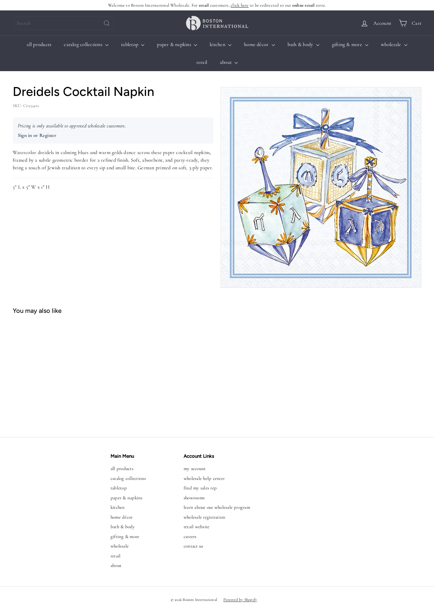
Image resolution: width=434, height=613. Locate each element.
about (226, 62)
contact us (193, 546)
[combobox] (63, 23)
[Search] (106, 23)
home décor (257, 44)
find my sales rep (200, 488)
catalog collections (84, 44)
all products (39, 44)
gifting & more (348, 44)
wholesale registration (204, 517)
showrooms (194, 498)
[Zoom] (321, 187)
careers (190, 536)
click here (239, 5)
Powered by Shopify (240, 599)
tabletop (130, 44)
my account (195, 468)
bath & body (301, 44)
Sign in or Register (37, 135)
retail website (196, 526)
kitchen (218, 44)
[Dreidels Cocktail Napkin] (47, 372)
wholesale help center (204, 478)
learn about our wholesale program (217, 507)
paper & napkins (174, 44)
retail (201, 62)
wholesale (391, 44)
